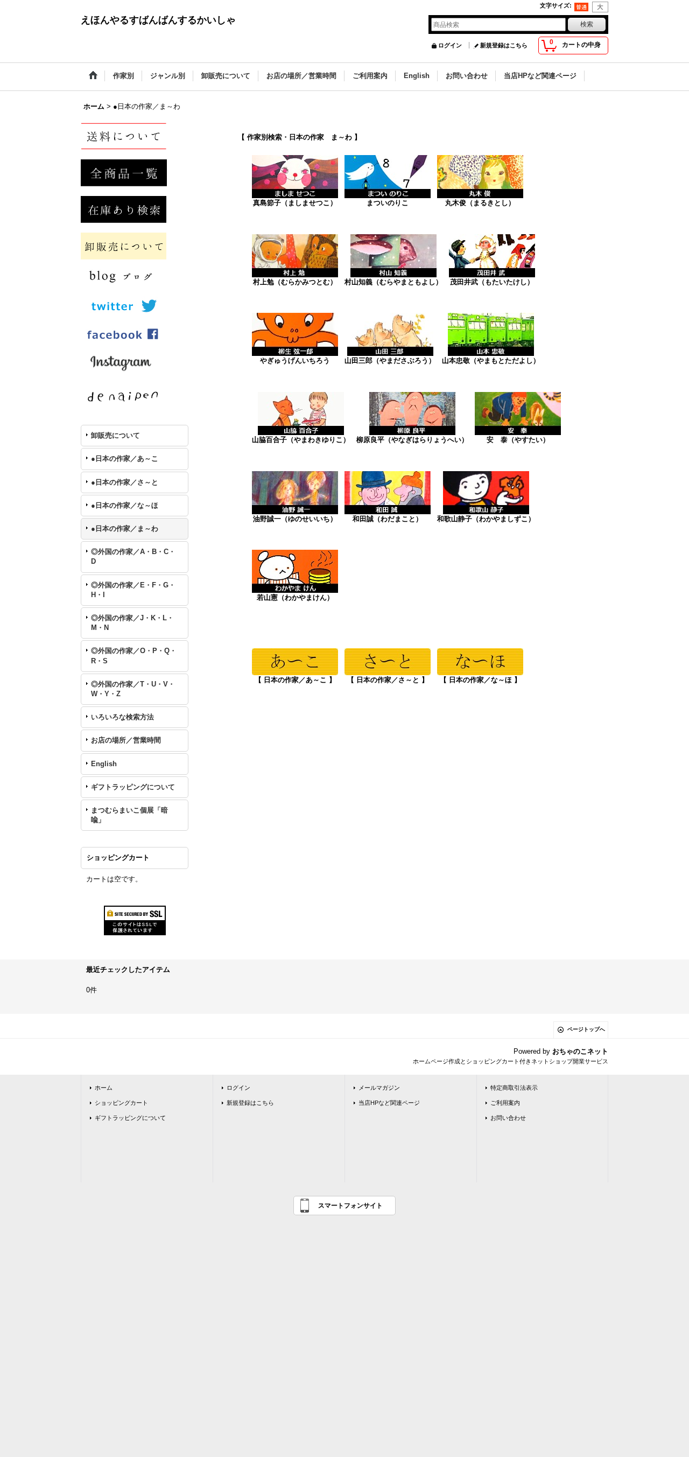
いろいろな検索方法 (122, 717)
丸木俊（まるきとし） (480, 203)
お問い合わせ (508, 1118)
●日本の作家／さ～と (124, 482)
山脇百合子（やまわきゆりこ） (301, 440)
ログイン (450, 45)
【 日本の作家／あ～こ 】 (295, 680)
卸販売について (115, 435)
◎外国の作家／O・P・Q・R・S (134, 655)
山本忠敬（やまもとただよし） (491, 360)
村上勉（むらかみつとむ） (295, 282)
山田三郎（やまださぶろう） (389, 360)
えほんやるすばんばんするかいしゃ (158, 20)
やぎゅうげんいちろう (295, 360)
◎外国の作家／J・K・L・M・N (132, 623)
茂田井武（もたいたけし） (492, 282)
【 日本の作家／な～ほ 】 (480, 680)
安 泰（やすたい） (518, 440)
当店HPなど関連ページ (389, 1102)
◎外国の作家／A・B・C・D (133, 556)
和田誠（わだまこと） (388, 519)
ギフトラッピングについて (133, 787)
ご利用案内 (505, 1102)
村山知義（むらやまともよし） (393, 282)
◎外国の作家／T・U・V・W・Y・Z (133, 689)
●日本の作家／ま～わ (124, 528)
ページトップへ (586, 1029)
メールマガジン (379, 1087)
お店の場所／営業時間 (126, 740)
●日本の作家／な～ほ (124, 505)
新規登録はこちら (504, 45)
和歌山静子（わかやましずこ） (486, 519)
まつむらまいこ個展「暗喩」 (129, 815)
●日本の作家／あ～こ (124, 458)
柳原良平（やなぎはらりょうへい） (412, 440)
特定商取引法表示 (514, 1087)
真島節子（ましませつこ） (295, 203)
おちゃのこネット (580, 1051)
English (104, 764)
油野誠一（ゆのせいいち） (295, 519)
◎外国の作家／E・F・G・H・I (133, 590)
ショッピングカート (121, 1102)
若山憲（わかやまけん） (295, 597)
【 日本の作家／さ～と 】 (387, 680)
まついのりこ (388, 203)
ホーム (104, 1087)
